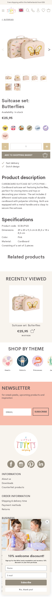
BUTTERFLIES (8, 19)
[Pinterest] (31, 464)
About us (6, 478)
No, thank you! (26, 589)
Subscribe (26, 582)
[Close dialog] (47, 522)
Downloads (7, 483)
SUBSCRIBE (41, 411)
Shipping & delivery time (14, 500)
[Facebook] (11, 464)
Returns (6, 509)
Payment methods (11, 505)
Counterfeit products (13, 487)
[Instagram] (21, 464)
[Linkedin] (41, 464)
